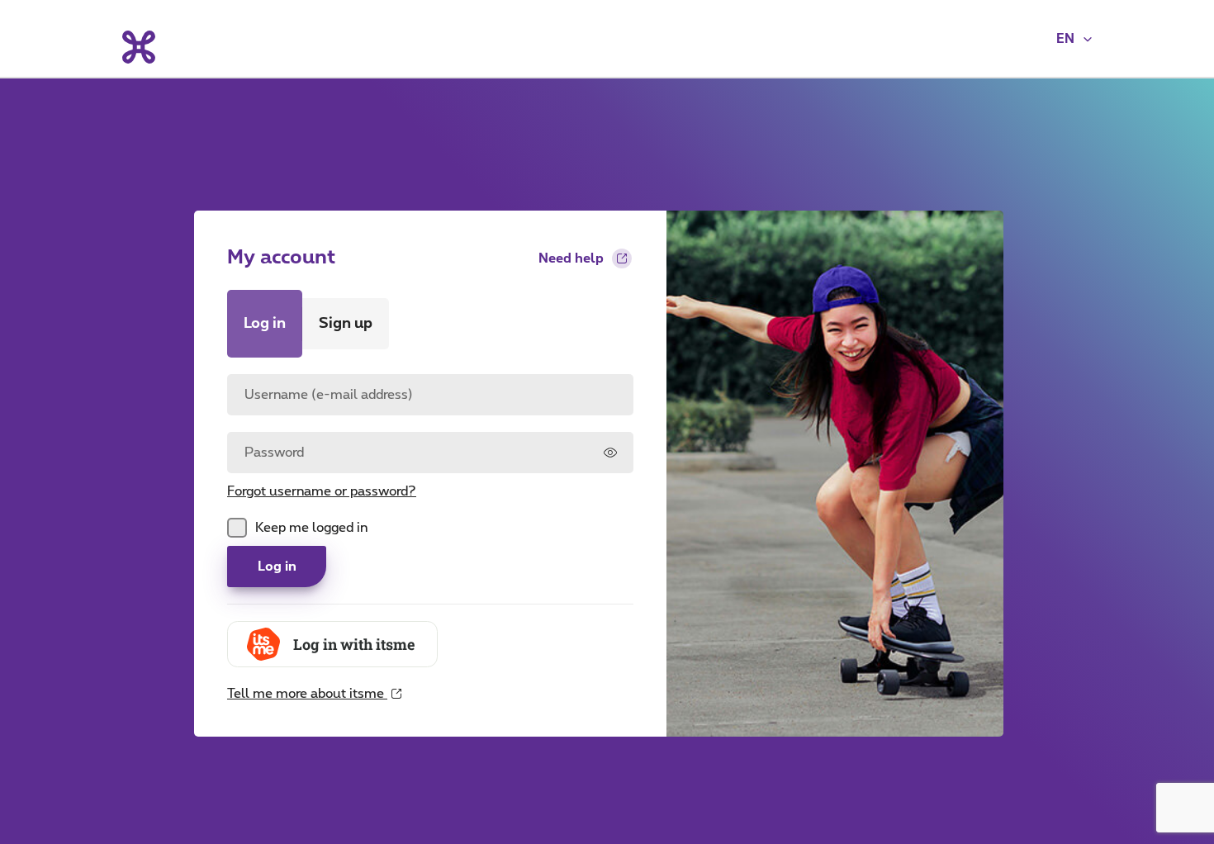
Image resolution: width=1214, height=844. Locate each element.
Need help (571, 258)
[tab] (264, 324)
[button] (1075, 39)
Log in (277, 566)
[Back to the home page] (137, 47)
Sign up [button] (345, 323)
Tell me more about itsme (307, 703)
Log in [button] (265, 323)
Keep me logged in (311, 527)
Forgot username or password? (321, 491)
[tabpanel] (430, 539)
